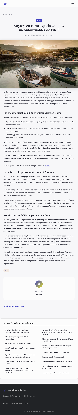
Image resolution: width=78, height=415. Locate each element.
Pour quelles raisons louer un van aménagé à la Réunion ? (57, 367)
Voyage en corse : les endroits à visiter (55, 373)
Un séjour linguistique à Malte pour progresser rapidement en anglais (17, 331)
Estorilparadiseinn (17, 390)
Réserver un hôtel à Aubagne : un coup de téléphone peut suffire (56, 347)
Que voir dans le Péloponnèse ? (53, 357)
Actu (10, 14)
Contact (26, 403)
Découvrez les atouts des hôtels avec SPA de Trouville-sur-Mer (57, 340)
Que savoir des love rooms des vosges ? (18, 343)
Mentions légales (16, 403)
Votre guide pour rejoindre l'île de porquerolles (17, 338)
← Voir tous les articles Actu (13, 306)
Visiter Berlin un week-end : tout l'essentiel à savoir (20, 362)
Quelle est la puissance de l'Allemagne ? (56, 352)
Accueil (4, 14)
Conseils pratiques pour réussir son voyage (57, 361)
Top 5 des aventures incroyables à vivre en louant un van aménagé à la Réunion (20, 356)
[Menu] (73, 3)
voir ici (47, 166)
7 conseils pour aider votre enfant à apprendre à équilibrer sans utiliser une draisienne (19, 370)
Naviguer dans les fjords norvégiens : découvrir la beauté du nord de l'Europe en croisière (57, 332)
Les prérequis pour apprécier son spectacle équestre (20, 349)
